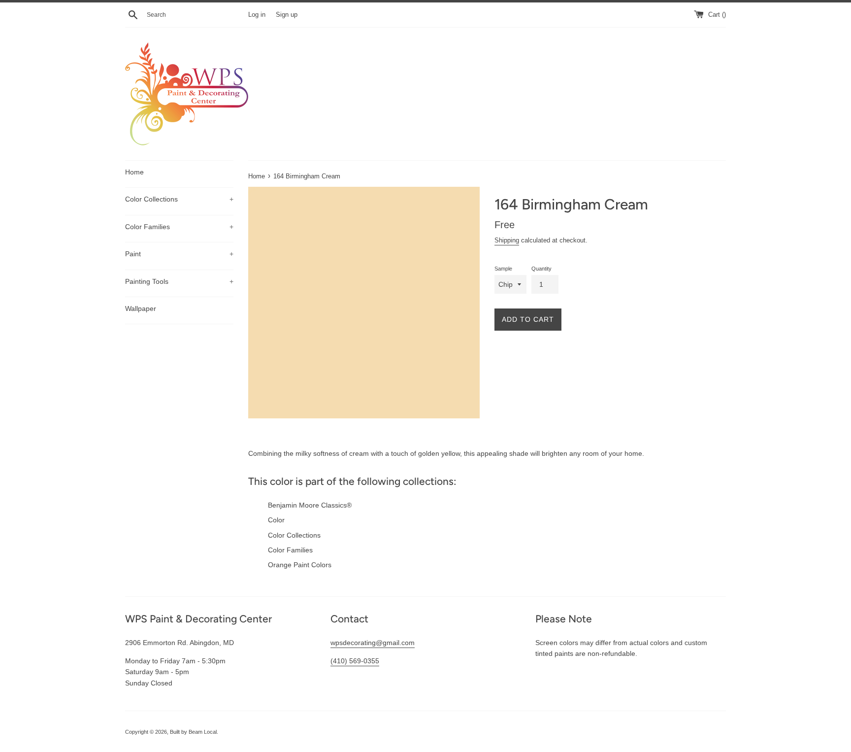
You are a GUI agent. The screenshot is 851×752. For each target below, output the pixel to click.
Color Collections (179, 199)
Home (134, 172)
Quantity (541, 269)
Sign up (286, 14)
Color (276, 520)
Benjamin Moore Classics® (310, 505)
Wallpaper (140, 308)
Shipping (506, 240)
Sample (503, 269)
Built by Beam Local (193, 732)
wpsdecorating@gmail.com (372, 643)
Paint (179, 254)
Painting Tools (179, 281)
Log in (256, 14)
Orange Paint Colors (299, 565)
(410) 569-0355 (354, 661)
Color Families (179, 227)
